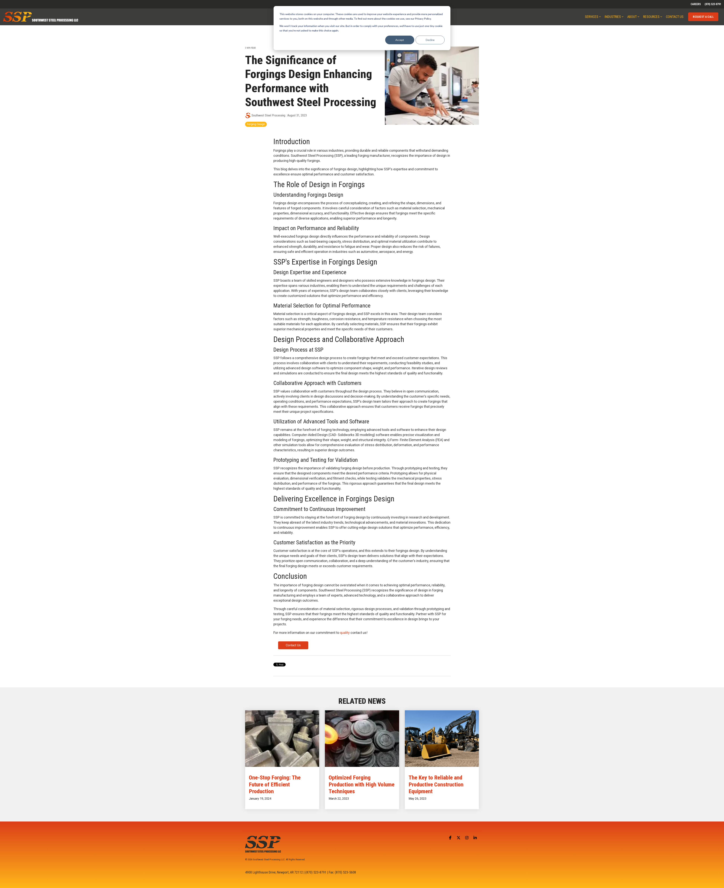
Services (591, 17)
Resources (651, 17)
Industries (613, 17)
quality (345, 633)
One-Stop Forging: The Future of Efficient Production (275, 784)
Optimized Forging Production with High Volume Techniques (361, 784)
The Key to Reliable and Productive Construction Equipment (436, 784)
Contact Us (674, 17)
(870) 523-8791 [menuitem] (713, 4)
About (632, 17)
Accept (399, 39)
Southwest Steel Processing (268, 115)
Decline (430, 39)
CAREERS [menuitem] (696, 4)
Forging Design (256, 124)
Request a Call (703, 16)
